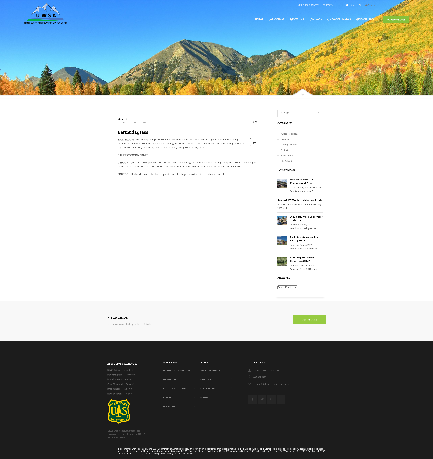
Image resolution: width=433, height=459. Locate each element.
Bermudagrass (133, 132)
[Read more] (255, 146)
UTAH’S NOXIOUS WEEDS (308, 5)
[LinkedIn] (352, 5)
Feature (285, 139)
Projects (285, 150)
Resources (286, 160)
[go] (360, 5)
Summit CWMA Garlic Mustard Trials (299, 199)
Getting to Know (289, 144)
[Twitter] (347, 5)
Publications (287, 155)
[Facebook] (342, 5)
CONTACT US (328, 5)
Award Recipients (290, 133)
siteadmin (123, 119)
